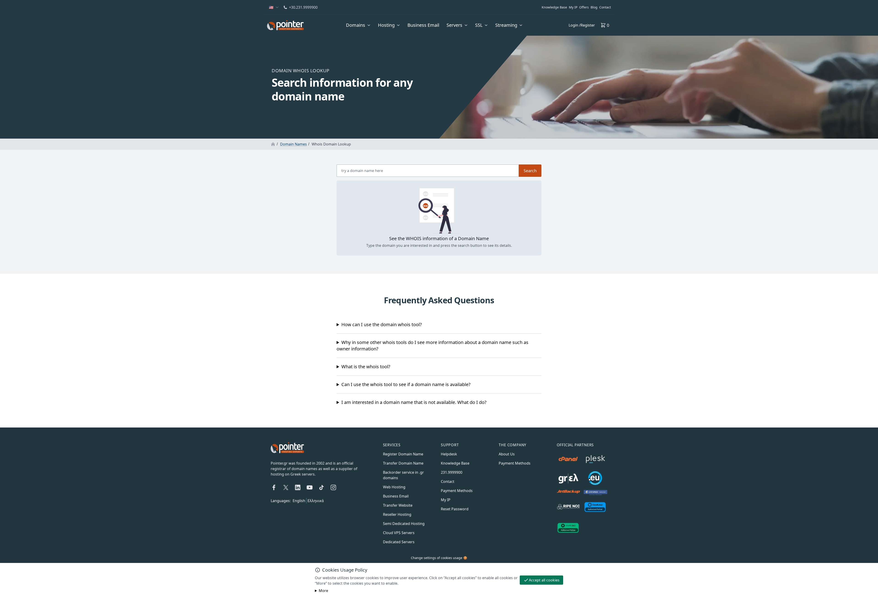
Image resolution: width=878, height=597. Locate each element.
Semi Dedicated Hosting (404, 523)
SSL (478, 25)
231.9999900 (451, 472)
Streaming (506, 25)
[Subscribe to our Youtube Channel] (309, 487)
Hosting (386, 25)
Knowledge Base (554, 7)
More (323, 590)
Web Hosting (394, 486)
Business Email (423, 25)
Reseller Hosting (397, 514)
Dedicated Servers (399, 541)
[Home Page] (273, 144)
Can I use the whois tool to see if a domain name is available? (406, 384)
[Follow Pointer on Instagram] (333, 487)
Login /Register (582, 25)
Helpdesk (449, 454)
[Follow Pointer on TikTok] (321, 487)
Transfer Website (397, 505)
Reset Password (454, 508)
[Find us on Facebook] (274, 487)
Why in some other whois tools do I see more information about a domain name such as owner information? (432, 345)
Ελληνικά (316, 500)
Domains (355, 25)
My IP (573, 7)
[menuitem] (358, 25)
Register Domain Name (403, 454)
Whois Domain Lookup (331, 144)
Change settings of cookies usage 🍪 (439, 558)
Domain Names (293, 144)
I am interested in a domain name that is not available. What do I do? (414, 402)
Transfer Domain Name (403, 463)
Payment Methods (457, 490)
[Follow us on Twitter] (286, 487)
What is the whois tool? (365, 366)
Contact (605, 7)
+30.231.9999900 (303, 7)
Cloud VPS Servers (399, 532)
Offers (584, 7)
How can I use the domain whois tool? (381, 324)
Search (530, 170)
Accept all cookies (544, 580)
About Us (507, 454)
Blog (594, 7)
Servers (454, 25)
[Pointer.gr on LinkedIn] (297, 487)
